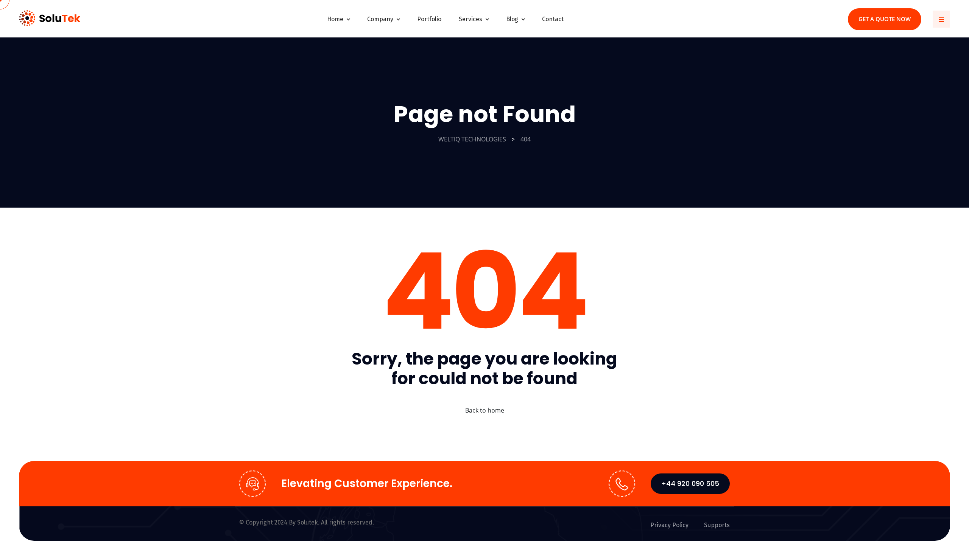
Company (380, 19)
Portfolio (429, 19)
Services (470, 19)
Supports (717, 525)
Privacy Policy (669, 525)
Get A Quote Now (884, 19)
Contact (553, 19)
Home (335, 19)
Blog (512, 19)
